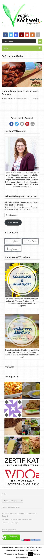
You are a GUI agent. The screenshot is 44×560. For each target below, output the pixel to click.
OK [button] (30, 554)
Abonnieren (13, 222)
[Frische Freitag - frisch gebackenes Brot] (13, 445)
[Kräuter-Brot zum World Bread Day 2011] (13, 427)
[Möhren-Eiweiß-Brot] (31, 409)
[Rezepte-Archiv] (31, 427)
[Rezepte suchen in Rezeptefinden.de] (11, 540)
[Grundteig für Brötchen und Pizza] (13, 409)
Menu (6, 48)
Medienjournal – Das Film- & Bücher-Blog (17, 519)
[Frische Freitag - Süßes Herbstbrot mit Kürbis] (31, 445)
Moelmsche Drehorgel (10, 523)
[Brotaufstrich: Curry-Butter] (31, 391)
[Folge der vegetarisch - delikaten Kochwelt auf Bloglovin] (12, 251)
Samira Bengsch (7, 98)
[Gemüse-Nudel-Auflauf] (13, 391)
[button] (11, 124)
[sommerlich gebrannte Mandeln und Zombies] (22, 74)
